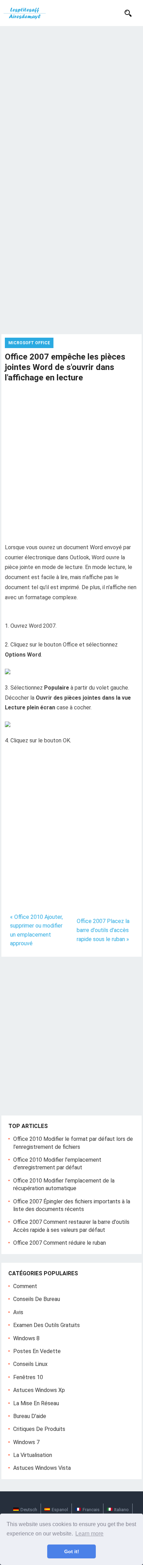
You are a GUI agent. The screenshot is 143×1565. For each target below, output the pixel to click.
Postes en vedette (37, 1351)
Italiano (121, 1509)
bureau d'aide (29, 1416)
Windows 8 (26, 1338)
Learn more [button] (89, 1534)
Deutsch (28, 1509)
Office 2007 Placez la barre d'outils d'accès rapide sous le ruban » (103, 930)
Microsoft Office (29, 342)
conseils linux (30, 1364)
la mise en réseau (36, 1403)
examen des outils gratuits (46, 1325)
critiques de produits (39, 1429)
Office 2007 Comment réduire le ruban (59, 1242)
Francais (91, 1509)
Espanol (60, 1509)
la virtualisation (32, 1455)
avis (18, 1312)
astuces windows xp (39, 1390)
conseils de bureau (36, 1299)
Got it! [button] (71, 1551)
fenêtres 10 (28, 1377)
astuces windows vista (42, 1468)
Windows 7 (26, 1442)
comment (25, 1286)
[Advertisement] (71, 101)
